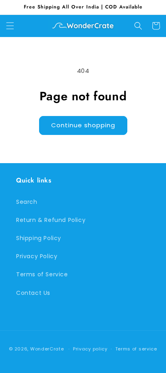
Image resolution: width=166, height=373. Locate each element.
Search (26, 202)
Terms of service (136, 349)
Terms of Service (42, 274)
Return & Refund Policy (50, 220)
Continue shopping (83, 125)
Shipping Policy (38, 238)
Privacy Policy (36, 256)
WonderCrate (47, 349)
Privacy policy (90, 349)
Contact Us (33, 293)
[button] (10, 26)
